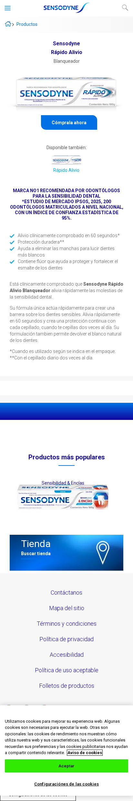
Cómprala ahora (69, 122)
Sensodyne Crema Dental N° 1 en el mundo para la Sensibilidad (8, 24)
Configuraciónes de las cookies (66, 784)
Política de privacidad (66, 639)
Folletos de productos (66, 685)
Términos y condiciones (67, 623)
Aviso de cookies (84, 752)
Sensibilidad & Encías (63, 483)
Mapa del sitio (66, 608)
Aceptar (66, 765)
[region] (66, 750)
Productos (26, 24)
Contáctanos (66, 592)
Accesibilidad (67, 654)
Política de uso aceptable (66, 670)
